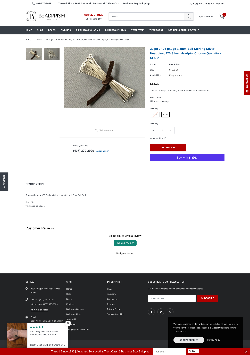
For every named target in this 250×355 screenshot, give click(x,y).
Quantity (154, 108)
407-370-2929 (43, 3)
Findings (66, 30)
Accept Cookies (188, 340)
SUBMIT (193, 351)
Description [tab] (35, 184)
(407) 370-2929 (83, 150)
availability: (155, 75)
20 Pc (165, 114)
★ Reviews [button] (4, 181)
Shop (40, 30)
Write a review (125, 242)
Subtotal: (154, 138)
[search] (189, 16)
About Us (111, 294)
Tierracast (156, 30)
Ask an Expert (103, 151)
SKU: (152, 70)
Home (29, 30)
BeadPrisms (174, 64)
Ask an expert (39, 309)
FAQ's (109, 289)
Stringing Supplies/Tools (183, 30)
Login (196, 3)
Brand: (153, 64)
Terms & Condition (115, 314)
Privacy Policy (113, 309)
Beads (52, 30)
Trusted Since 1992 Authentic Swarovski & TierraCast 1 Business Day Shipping (104, 3)
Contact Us (112, 299)
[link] (151, 311)
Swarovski (137, 30)
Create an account (213, 3)
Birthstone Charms (88, 30)
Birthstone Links (115, 30)
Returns (110, 304)
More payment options (187, 166)
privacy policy (213, 340)
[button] (68, 323)
